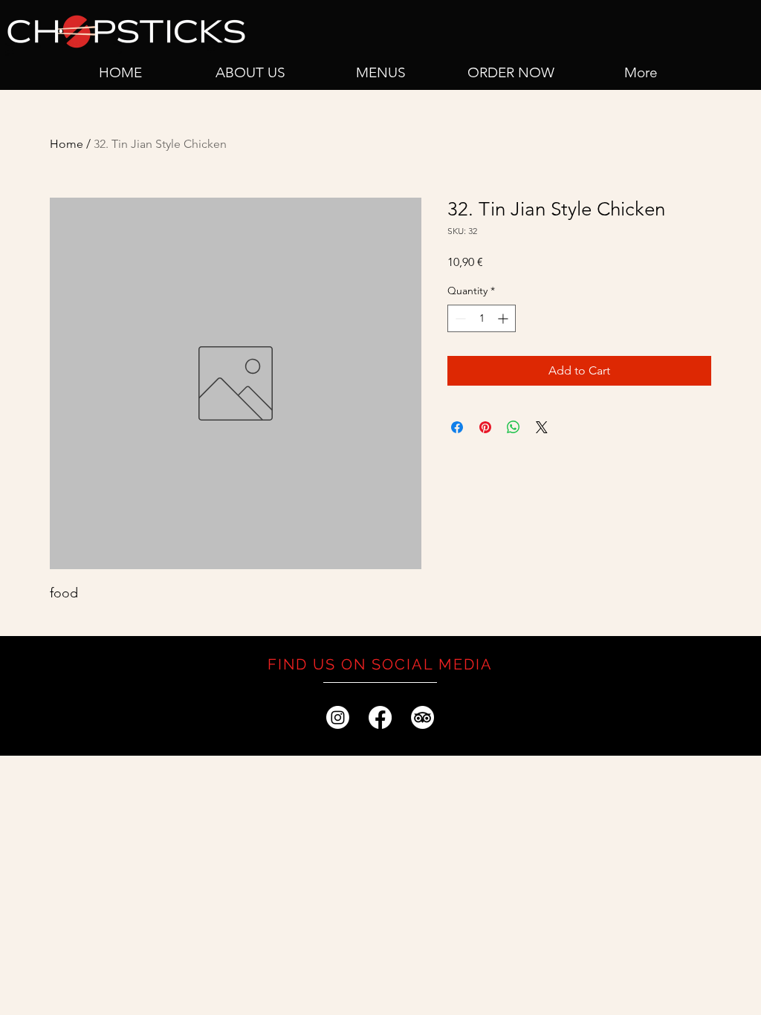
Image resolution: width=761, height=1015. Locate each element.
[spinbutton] (481, 318)
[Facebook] (380, 717)
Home (66, 144)
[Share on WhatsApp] (513, 427)
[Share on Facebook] (457, 427)
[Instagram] (337, 717)
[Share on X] (542, 427)
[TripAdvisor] (422, 717)
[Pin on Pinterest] (485, 427)
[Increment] (504, 318)
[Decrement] (459, 318)
